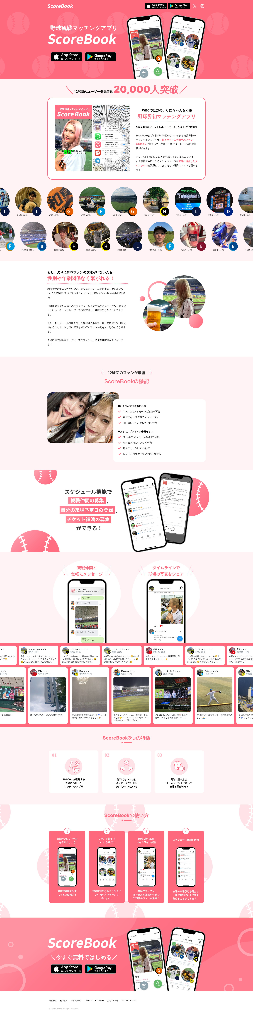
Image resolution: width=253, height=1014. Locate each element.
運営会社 (53, 1000)
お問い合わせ (112, 1000)
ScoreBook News (129, 1000)
